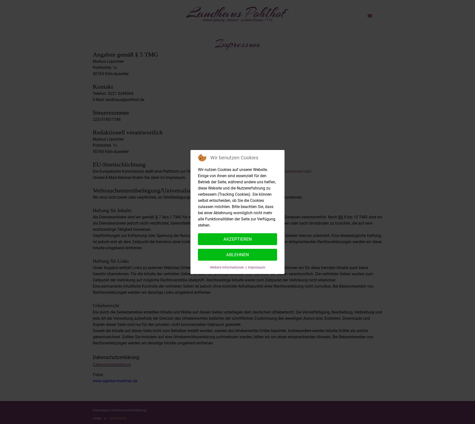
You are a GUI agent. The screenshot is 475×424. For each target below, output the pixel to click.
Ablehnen (237, 254)
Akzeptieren (237, 239)
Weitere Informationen (227, 267)
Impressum (256, 267)
